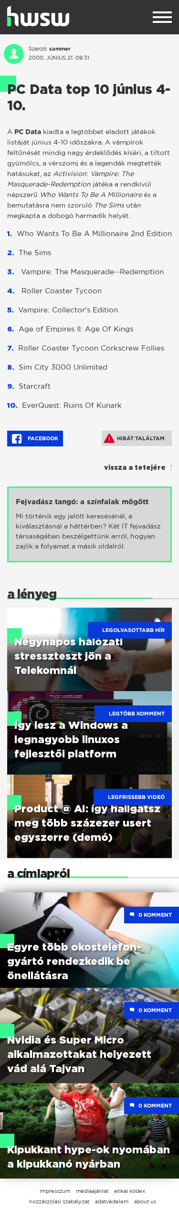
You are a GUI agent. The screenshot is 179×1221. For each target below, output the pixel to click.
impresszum (55, 1191)
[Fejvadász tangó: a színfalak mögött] (89, 524)
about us (145, 1201)
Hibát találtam (141, 438)
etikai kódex (129, 1191)
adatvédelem (111, 1201)
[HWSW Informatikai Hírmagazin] (38, 16)
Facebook (42, 438)
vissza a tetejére (135, 468)
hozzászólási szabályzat (59, 1201)
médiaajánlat (92, 1191)
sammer (60, 48)
